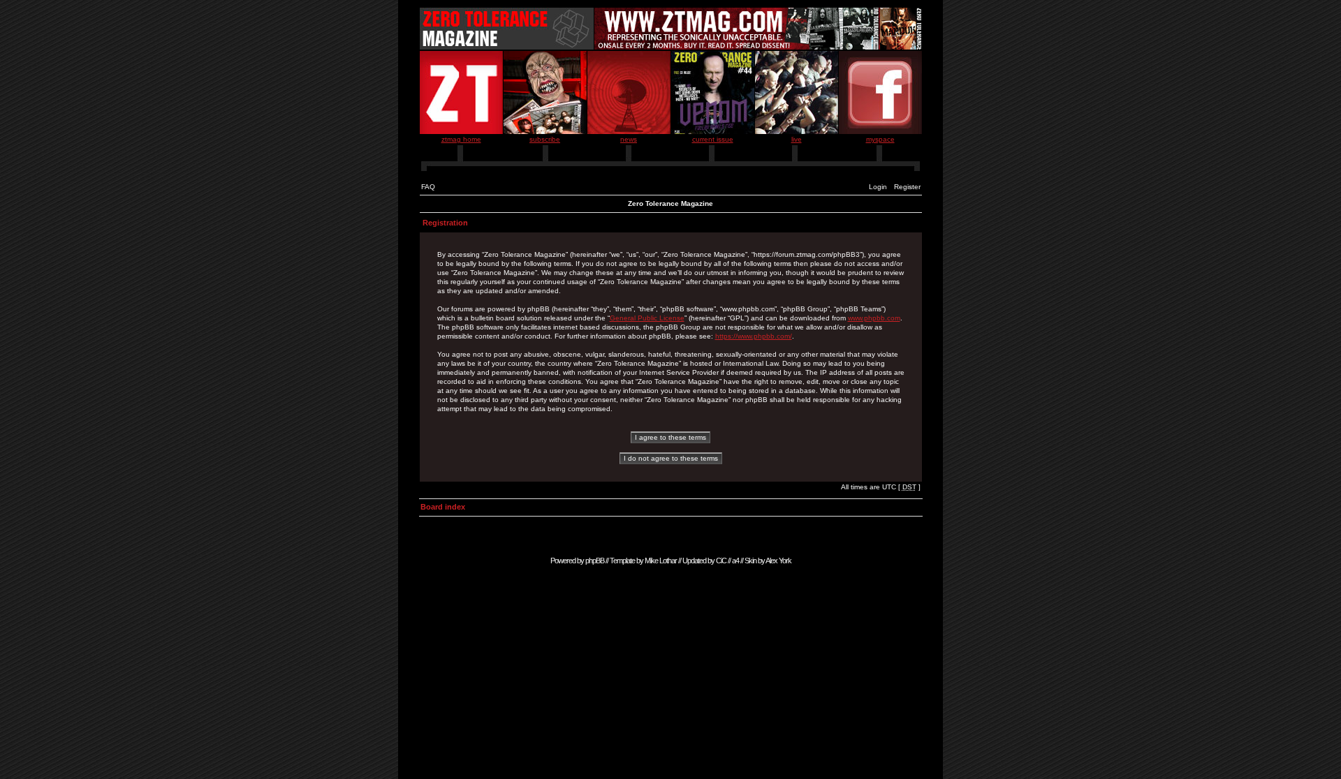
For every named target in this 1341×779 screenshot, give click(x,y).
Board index (442, 507)
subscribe (544, 139)
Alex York (778, 560)
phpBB (594, 560)
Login (878, 187)
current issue (712, 139)
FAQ (428, 187)
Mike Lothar (661, 560)
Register (907, 187)
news (628, 139)
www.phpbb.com (874, 318)
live (796, 139)
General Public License (647, 318)
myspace (880, 139)
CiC (721, 560)
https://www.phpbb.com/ (753, 336)
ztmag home (461, 139)
